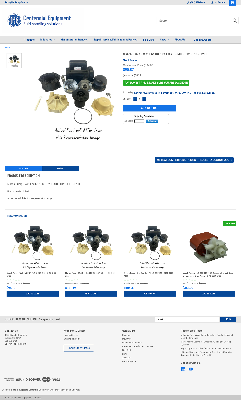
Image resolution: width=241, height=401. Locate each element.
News (163, 39)
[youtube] (191, 369)
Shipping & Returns (72, 339)
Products (29, 39)
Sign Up (74, 335)
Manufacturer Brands (73, 39)
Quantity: (127, 99)
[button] (156, 83)
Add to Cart (32, 293)
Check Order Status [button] (79, 348)
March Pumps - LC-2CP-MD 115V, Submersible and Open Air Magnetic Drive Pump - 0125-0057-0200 (208, 274)
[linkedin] (183, 369)
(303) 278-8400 (197, 2)
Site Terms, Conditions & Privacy (65, 390)
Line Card (148, 39)
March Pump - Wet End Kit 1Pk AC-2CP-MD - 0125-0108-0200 (32, 274)
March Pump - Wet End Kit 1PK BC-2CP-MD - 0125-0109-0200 (90, 274)
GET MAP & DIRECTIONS (15, 344)
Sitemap (37, 398)
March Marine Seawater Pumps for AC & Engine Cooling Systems (206, 343)
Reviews (61, 168)
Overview (23, 168)
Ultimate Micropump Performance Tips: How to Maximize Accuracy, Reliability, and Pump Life (206, 353)
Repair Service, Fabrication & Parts (114, 39)
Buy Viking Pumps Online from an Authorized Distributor (206, 348)
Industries (46, 39)
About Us (180, 39)
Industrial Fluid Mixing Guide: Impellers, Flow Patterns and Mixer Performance (207, 336)
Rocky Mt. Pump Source (16, 2)
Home (7, 48)
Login (66, 335)
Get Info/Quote (202, 39)
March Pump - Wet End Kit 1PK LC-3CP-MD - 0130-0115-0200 (149, 274)
